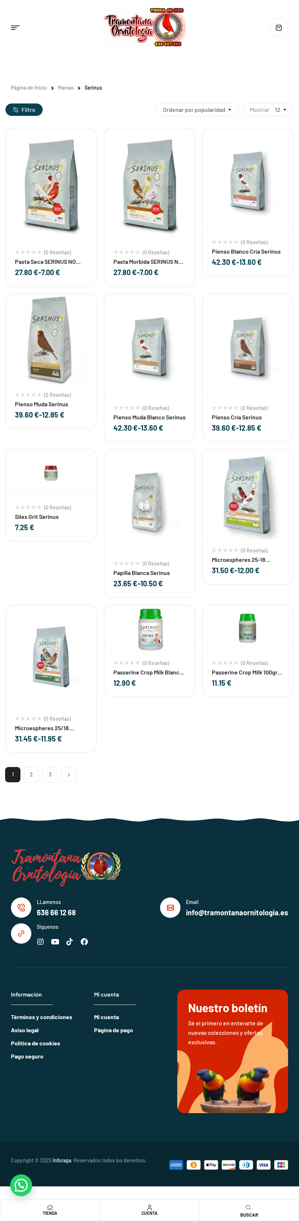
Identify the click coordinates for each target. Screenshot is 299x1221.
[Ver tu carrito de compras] (279, 27)
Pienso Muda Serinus (41, 403)
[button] (21, 1185)
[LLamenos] (21, 907)
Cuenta (149, 1213)
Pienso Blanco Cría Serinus (246, 251)
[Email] (170, 907)
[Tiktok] (69, 942)
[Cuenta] (149, 1207)
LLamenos (49, 902)
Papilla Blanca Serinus (141, 572)
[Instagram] (40, 942)
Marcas (66, 88)
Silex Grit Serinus (37, 516)
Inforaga (62, 1160)
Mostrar (259, 109)
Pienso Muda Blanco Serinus (149, 417)
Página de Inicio (29, 88)
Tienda (50, 1213)
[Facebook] (84, 942)
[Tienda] (50, 1207)
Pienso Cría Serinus (237, 417)
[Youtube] (55, 942)
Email (192, 902)
